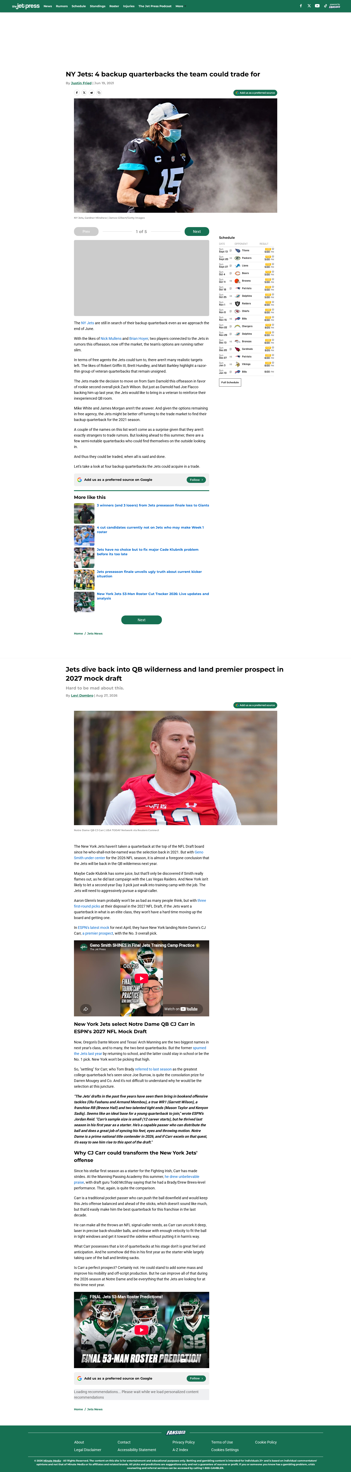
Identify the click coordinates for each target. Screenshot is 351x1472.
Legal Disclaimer (87, 1450)
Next (197, 231)
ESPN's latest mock (93, 927)
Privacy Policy (184, 1442)
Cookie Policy (266, 1442)
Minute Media (52, 1460)
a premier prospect (97, 933)
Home (78, 633)
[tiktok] (325, 5)
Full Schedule (230, 382)
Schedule (79, 6)
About (79, 1442)
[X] (309, 5)
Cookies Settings (225, 1450)
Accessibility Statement (137, 1450)
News (48, 6)
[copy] (99, 93)
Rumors (62, 6)
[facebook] (301, 5)
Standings (97, 6)
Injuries (128, 6)
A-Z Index (180, 1450)
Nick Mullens (111, 338)
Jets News (94, 633)
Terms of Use (222, 1442)
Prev (86, 231)
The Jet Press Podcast (155, 6)
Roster (114, 6)
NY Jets (87, 323)
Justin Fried (81, 83)
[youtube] (317, 5)
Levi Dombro (82, 695)
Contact (124, 1442)
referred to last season (154, 1069)
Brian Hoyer (138, 338)
